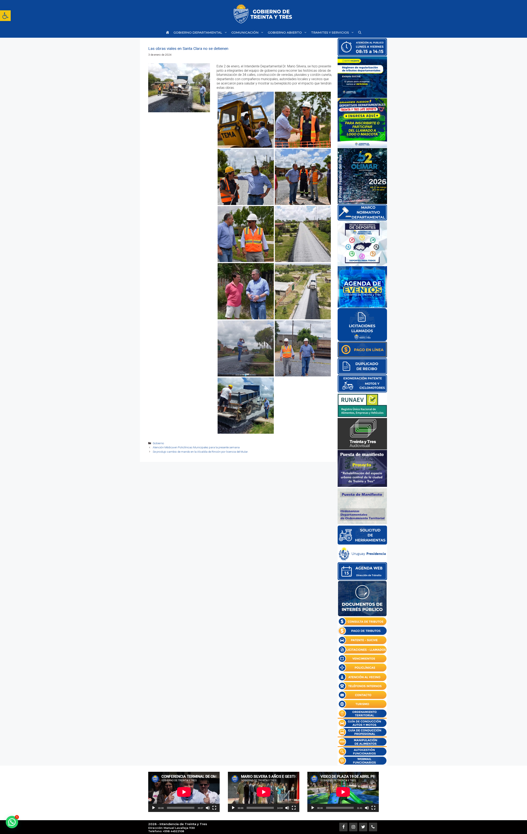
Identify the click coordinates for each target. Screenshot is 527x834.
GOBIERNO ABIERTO (285, 32)
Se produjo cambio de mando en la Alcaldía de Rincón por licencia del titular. (200, 451)
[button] (5, 15)
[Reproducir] (154, 808)
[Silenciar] (208, 808)
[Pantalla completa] (214, 808)
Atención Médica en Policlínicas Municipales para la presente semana (196, 447)
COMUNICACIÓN (245, 32)
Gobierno (158, 443)
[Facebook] (343, 827)
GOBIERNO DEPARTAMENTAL (198, 32)
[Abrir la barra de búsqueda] (359, 32)
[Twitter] (363, 827)
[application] (184, 792)
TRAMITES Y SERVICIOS (330, 32)
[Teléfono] (373, 827)
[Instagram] (353, 827)
